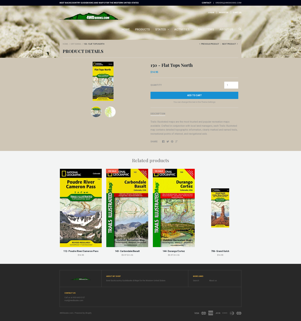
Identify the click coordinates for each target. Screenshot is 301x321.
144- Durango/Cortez (174, 251)
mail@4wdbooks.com (73, 300)
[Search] (240, 31)
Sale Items (206, 29)
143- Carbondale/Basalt (127, 251)
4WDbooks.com (66, 313)
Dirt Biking (76, 44)
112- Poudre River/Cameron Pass (80, 251)
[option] (103, 81)
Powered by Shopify (83, 313)
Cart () (237, 12)
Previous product (210, 44)
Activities (182, 29)
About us (226, 29)
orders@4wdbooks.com (228, 3)
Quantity (156, 85)
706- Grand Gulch (220, 251)
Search (196, 281)
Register (223, 12)
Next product (229, 44)
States (160, 29)
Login (211, 12)
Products (142, 29)
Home (126, 29)
